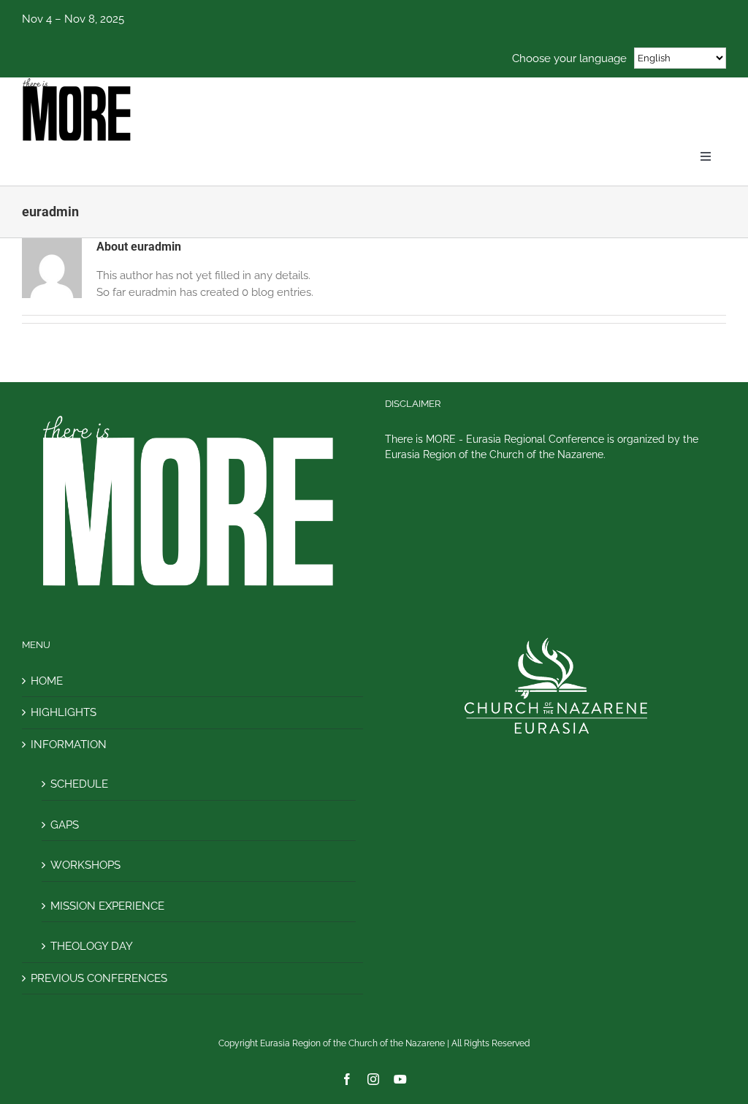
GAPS (64, 824)
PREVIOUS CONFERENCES (99, 978)
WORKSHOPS (85, 865)
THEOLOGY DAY (91, 946)
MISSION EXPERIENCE (107, 906)
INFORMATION (69, 744)
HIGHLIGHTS (63, 712)
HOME (47, 681)
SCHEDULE (79, 784)
